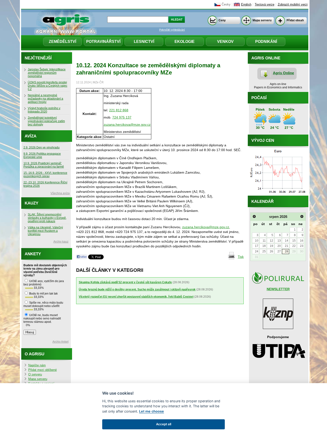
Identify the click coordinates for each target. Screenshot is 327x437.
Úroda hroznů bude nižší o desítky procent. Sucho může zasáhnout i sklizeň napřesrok (137, 289)
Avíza (30, 136)
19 (271, 246)
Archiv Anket (60, 341)
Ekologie (185, 42)
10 (256, 240)
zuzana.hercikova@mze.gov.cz (127, 124)
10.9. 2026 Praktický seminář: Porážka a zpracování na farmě (43, 165)
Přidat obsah (295, 20)
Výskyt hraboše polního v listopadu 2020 (44, 110)
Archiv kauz (60, 241)
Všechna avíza (60, 193)
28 (286, 251)
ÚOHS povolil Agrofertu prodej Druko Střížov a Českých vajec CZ (47, 86)
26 (271, 251)
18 (264, 246)
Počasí (259, 98)
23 (301, 246)
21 (286, 246)
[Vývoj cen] (278, 194)
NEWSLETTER (278, 289)
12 (271, 240)
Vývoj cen (262, 140)
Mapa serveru (262, 20)
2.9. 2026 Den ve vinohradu (41, 147)
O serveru (35, 374)
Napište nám (37, 365)
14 (286, 240)
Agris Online (283, 73)
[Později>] (302, 216)
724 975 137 (121, 117)
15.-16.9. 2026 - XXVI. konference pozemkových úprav (45, 174)
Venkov (225, 42)
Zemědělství (62, 42)
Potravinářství (103, 42)
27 (279, 251)
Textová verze (264, 4)
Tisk (241, 257)
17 (256, 246)
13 (279, 240)
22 (294, 246)
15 (294, 240)
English (246, 4)
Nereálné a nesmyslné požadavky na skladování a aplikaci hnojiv (45, 99)
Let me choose (151, 411)
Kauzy (31, 203)
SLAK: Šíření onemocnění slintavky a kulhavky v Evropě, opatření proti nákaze (47, 218)
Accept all (163, 424)
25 (264, 251)
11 (264, 240)
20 (279, 246)
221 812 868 (118, 110)
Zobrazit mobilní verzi (293, 4)
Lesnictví (144, 42)
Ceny (222, 20)
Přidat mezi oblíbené (42, 370)
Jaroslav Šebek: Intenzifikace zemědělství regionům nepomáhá (47, 73)
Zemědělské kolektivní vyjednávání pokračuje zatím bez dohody (46, 121)
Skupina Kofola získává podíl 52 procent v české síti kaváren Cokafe (125, 282)
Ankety (33, 254)
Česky (226, 4)
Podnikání (266, 42)
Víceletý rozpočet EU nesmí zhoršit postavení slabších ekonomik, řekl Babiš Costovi (136, 296)
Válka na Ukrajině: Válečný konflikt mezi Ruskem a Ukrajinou (45, 231)
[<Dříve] (254, 216)
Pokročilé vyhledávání (172, 29)
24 (256, 251)
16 (301, 240)
